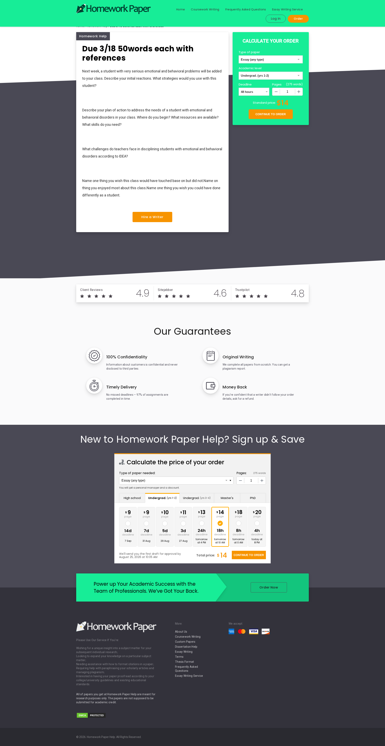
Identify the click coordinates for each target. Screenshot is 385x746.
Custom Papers (185, 641)
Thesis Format (184, 661)
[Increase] (299, 92)
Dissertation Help (186, 646)
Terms (179, 656)
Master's (227, 498)
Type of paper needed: (137, 473)
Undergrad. (162, 498)
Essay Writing (183, 651)
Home (180, 9)
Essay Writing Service (287, 9)
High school (132, 498)
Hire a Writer (152, 217)
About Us (181, 631)
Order (298, 19)
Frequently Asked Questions (245, 9)
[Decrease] (276, 92)
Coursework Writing (205, 9)
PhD (253, 498)
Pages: (241, 473)
